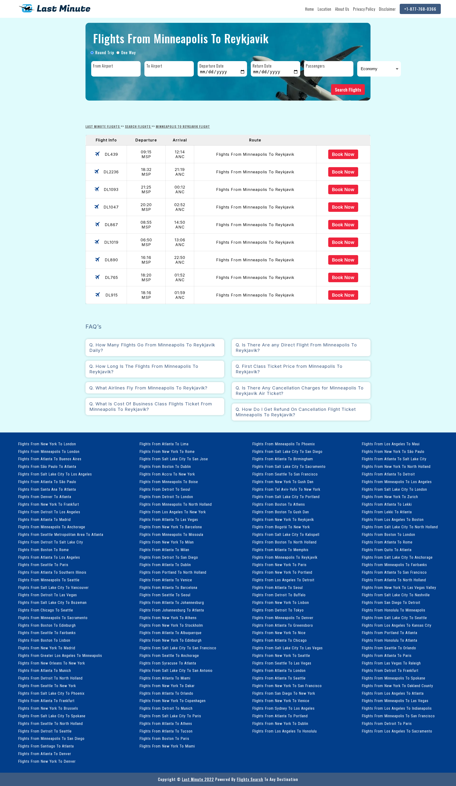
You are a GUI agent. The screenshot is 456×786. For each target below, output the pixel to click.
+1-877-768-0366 (420, 9)
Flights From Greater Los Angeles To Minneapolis (60, 655)
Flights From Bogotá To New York (281, 527)
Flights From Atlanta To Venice (165, 580)
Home (309, 9)
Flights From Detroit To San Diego (168, 557)
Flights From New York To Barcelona (170, 527)
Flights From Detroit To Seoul (164, 489)
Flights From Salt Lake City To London (394, 489)
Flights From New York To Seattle (281, 655)
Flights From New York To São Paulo (393, 451)
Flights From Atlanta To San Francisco (394, 572)
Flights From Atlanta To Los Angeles (49, 557)
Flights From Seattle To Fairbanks (47, 633)
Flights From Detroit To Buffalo (279, 595)
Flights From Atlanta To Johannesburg (171, 602)
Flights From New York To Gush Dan (283, 482)
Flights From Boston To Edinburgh (47, 625)
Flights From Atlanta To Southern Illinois (52, 572)
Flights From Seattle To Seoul (164, 595)
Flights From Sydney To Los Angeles (283, 708)
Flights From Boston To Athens (278, 504)
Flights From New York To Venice (280, 701)
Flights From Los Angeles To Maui (391, 444)
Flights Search (250, 779)
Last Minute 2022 (198, 779)
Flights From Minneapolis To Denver (283, 618)
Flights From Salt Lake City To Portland (286, 497)
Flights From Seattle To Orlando (389, 648)
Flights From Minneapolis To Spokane (393, 678)
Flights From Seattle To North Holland (50, 723)
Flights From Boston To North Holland (284, 542)
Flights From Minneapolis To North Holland (175, 504)
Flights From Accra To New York (167, 474)
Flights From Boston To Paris (164, 738)
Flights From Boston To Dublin (165, 466)
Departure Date (212, 66)
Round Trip (104, 52)
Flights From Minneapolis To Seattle (49, 580)
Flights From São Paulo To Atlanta (47, 466)
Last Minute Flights (103, 126)
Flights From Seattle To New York (47, 686)
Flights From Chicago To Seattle (45, 610)
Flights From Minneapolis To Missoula (171, 534)
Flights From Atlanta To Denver (44, 754)
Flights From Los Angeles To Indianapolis (397, 708)
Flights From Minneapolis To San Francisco (398, 716)
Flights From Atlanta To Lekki (387, 504)
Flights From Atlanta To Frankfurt (46, 701)
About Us (342, 9)
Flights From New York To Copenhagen (172, 701)
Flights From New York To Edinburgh (170, 640)
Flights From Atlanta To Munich (44, 670)
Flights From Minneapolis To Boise (168, 482)
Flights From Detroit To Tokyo (278, 610)
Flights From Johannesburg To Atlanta (171, 610)
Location (324, 9)
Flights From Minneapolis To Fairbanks (394, 565)
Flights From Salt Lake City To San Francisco (177, 648)
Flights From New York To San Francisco (287, 686)
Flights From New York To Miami (167, 746)
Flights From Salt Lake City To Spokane (52, 716)
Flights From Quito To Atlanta (387, 550)
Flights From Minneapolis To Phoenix (283, 444)
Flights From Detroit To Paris (387, 723)
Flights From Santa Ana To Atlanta (47, 489)
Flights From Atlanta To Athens (165, 723)
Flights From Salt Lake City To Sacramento (289, 466)
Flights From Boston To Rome (43, 550)
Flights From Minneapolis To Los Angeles (397, 482)
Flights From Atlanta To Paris (387, 655)
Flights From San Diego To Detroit (391, 602)
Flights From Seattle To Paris (43, 565)
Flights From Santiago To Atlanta (46, 746)
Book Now (343, 154)
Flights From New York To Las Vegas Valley (399, 587)
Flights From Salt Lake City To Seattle (394, 618)
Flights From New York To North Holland (396, 466)
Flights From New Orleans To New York (51, 663)
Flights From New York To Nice (279, 633)
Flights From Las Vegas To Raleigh (391, 663)
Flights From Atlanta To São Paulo (47, 482)
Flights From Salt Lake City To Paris (170, 716)
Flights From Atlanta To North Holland (394, 580)
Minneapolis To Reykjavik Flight (183, 126)
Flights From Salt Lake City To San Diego (287, 451)
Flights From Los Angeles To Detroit (283, 580)
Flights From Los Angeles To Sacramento (397, 731)
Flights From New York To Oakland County (397, 686)
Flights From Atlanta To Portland (280, 716)
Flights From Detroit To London (166, 497)
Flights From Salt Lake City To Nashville (396, 595)
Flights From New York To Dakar (167, 686)
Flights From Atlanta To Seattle (279, 678)
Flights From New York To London (47, 444)
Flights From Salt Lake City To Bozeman (52, 602)
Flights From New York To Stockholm (171, 625)
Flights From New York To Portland (282, 572)
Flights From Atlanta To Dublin (165, 565)
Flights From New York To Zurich (390, 497)
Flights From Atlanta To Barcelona (168, 587)
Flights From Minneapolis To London (49, 451)
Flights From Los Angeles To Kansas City (397, 625)
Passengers (315, 66)
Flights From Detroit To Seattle (45, 731)
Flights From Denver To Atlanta (44, 497)
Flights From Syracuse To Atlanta (167, 663)
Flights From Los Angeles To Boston (393, 519)
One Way (128, 52)
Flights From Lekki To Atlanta (387, 512)
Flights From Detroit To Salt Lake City (50, 542)
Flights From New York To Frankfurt (48, 504)
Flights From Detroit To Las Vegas (47, 595)
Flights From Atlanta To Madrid (44, 519)
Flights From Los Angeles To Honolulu (284, 731)
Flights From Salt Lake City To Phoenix (51, 693)
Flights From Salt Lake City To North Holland (400, 527)
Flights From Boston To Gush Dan (280, 512)
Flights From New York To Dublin (280, 723)
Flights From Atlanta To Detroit (388, 474)
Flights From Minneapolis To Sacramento (53, 618)
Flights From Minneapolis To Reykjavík (285, 557)
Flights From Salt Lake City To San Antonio (176, 670)
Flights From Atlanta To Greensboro (282, 625)
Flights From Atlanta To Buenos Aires (49, 459)
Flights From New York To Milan (166, 542)
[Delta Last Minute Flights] (54, 12)
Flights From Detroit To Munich (166, 708)
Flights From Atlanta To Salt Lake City (394, 459)
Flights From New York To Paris (279, 565)
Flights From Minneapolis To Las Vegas (395, 701)
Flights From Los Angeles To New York (172, 512)
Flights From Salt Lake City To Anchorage (397, 557)
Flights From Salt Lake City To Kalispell (285, 534)
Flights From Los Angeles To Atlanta (393, 693)
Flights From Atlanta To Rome (387, 542)
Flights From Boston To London (388, 534)
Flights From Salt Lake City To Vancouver (53, 587)
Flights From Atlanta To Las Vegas (168, 519)
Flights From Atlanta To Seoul (277, 587)
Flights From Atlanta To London (279, 670)
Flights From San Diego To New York (283, 693)
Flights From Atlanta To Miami (164, 678)
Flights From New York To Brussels (48, 708)
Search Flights (348, 89)
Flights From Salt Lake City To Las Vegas (287, 648)
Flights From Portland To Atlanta (389, 633)
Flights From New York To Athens (168, 618)
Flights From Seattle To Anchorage (169, 655)
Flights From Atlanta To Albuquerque (170, 633)
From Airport (103, 66)
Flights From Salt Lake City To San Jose (173, 459)
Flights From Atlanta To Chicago (279, 640)
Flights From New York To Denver (47, 761)
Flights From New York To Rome (167, 451)
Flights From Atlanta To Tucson (166, 731)
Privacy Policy (364, 9)
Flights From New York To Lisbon (280, 602)
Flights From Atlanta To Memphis (280, 550)
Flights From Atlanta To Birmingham (282, 459)
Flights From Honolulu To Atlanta (389, 640)
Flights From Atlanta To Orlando (166, 693)
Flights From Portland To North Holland (172, 572)
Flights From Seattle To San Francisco (285, 474)
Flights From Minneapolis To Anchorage (51, 527)
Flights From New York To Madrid (46, 648)
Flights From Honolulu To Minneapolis (393, 610)
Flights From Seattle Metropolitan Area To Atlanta (60, 534)
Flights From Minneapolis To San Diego (51, 738)
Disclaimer (387, 9)
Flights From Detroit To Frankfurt (390, 670)
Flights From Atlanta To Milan (164, 550)
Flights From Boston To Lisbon (44, 640)
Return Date (262, 66)
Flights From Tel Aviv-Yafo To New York (286, 489)
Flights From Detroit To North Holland (50, 678)
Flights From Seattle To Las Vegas (281, 663)
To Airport (154, 66)
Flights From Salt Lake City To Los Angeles (55, 474)
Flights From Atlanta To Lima (164, 444)
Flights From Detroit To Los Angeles (49, 512)
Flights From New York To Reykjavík (283, 519)
